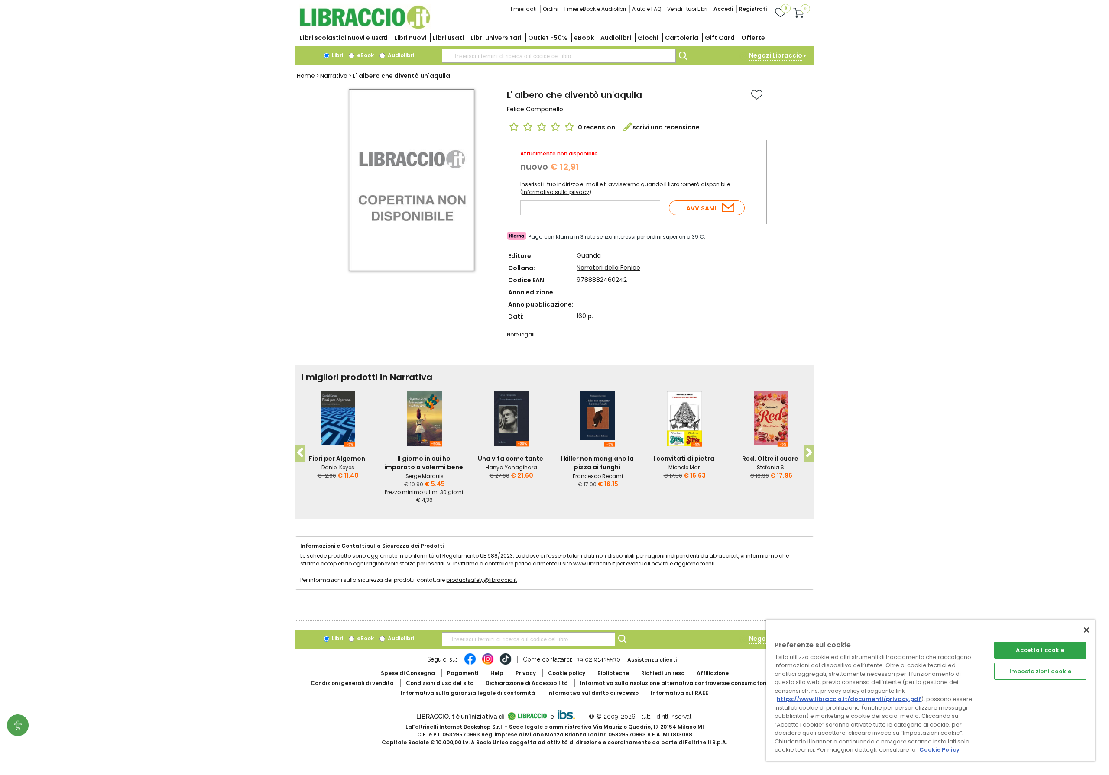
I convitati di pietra (683, 458)
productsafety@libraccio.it (481, 580)
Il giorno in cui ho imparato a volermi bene (423, 462)
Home (306, 75)
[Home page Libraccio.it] (365, 27)
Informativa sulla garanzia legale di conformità (468, 693)
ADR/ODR (689, 683)
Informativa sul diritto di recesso (593, 693)
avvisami (701, 208)
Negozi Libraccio (775, 55)
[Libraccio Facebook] (470, 663)
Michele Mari (684, 467)
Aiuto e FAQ (646, 9)
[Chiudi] (1086, 630)
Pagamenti (462, 673)
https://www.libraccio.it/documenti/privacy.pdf (849, 699)
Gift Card (720, 37)
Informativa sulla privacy (555, 192)
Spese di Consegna (408, 673)
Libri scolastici (344, 37)
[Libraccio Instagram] (488, 663)
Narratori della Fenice (608, 267)
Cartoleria (681, 37)
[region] (930, 690)
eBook (584, 37)
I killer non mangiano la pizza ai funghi (597, 462)
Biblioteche (613, 673)
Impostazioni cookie (1040, 671)
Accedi (723, 9)
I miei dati (524, 9)
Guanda (589, 255)
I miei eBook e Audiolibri (595, 9)
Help (496, 673)
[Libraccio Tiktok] (505, 663)
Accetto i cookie (1040, 650)
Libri (337, 55)
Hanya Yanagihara (511, 467)
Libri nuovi (410, 37)
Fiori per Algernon (337, 458)
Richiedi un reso (662, 673)
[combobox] (559, 56)
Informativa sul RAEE (679, 693)
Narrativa (333, 75)
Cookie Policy (939, 750)
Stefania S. (771, 467)
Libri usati (448, 37)
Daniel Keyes (337, 467)
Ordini (550, 9)
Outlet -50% (547, 37)
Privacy (526, 673)
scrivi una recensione (666, 127)
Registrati (753, 9)
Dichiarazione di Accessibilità (527, 683)
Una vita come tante (510, 458)
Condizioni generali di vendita (352, 683)
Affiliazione (713, 673)
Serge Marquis (424, 476)
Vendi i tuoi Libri (687, 9)
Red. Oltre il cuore (770, 458)
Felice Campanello (535, 109)
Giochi (648, 37)
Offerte (753, 37)
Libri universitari (496, 37)
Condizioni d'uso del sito (439, 683)
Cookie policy (566, 673)
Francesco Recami (598, 476)
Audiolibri (615, 37)
